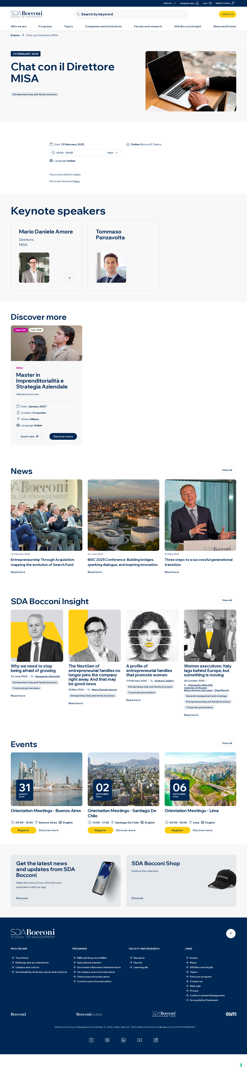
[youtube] (139, 1040)
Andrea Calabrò (164, 681)
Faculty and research (148, 26)
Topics (68, 26)
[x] (107, 1040)
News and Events (224, 26)
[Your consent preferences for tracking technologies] (241, 1065)
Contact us (228, 14)
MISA (19, 367)
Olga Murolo (221, 690)
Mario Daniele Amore (104, 689)
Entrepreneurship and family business (35, 682)
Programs (45, 26)
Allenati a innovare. (27, 394)
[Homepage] (33, 933)
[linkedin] (123, 1040)
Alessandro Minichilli (47, 676)
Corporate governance (26, 688)
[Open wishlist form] (123, 1063)
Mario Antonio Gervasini (198, 690)
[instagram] (155, 1040)
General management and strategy (206, 695)
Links (188, 948)
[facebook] (91, 1040)
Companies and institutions (103, 26)
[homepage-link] (26, 14)
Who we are (19, 26)
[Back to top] (230, 933)
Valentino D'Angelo (195, 688)
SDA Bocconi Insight (187, 26)
